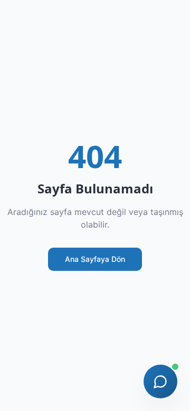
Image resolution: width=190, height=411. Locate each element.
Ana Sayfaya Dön (95, 259)
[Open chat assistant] (160, 381)
